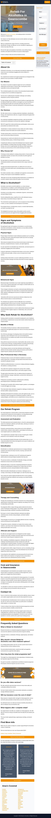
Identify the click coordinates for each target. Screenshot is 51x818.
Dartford (2, 733)
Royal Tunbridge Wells (23, 790)
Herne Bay (20, 798)
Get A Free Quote (17, 780)
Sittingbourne (21, 789)
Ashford (19, 795)
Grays (6, 733)
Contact (47, 2)
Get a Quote (16, 26)
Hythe (19, 799)
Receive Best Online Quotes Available (18, 405)
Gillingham (4, 802)
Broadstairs (20, 807)
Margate (20, 802)
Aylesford (4, 801)
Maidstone (4, 805)
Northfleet (10, 733)
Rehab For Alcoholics (11, 34)
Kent (3, 804)
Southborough (5, 808)
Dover (19, 805)
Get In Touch (43, 52)
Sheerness (4, 809)
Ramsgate (20, 804)
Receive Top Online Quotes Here (17, 561)
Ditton (3, 798)
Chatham (4, 796)
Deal (19, 808)
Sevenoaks (4, 799)
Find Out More (17, 619)
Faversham (20, 792)
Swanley (4, 793)
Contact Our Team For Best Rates (17, 216)
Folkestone (20, 801)
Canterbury (20, 796)
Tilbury (14, 733)
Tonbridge (4, 807)
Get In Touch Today (17, 58)
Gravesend (18, 733)
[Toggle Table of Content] (12, 63)
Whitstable (20, 793)
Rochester (4, 795)
